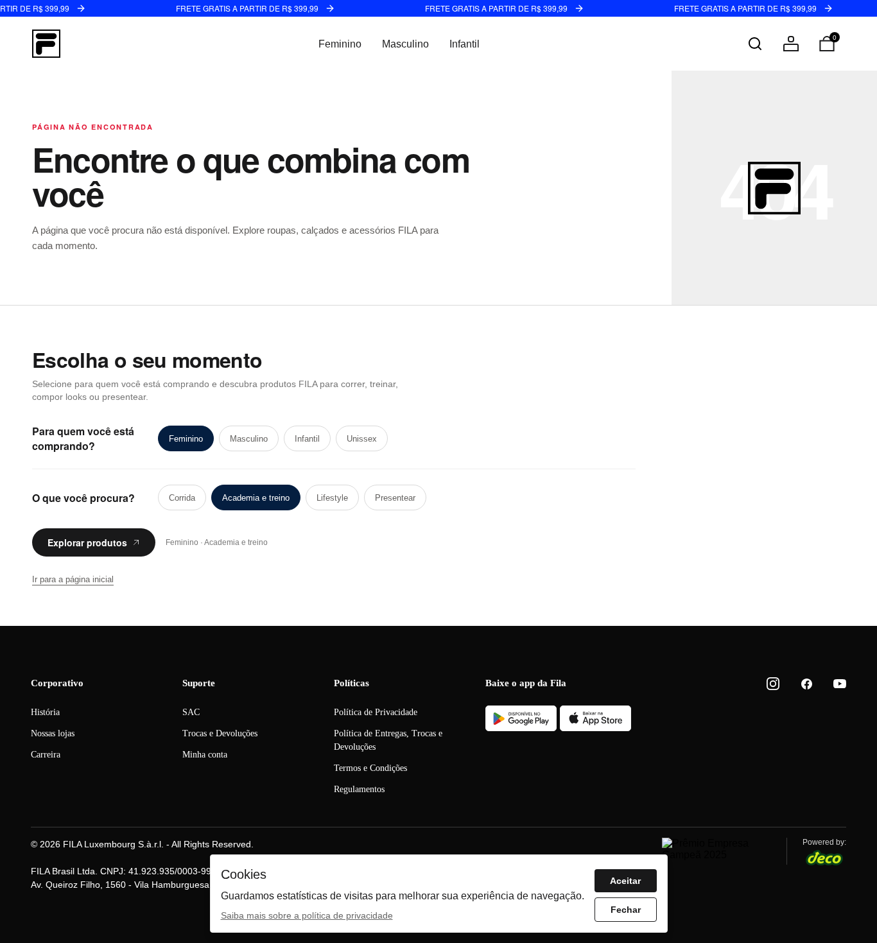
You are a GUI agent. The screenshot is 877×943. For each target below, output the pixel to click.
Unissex (362, 439)
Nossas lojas (52, 733)
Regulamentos (359, 789)
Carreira (45, 754)
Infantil (464, 44)
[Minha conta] (791, 44)
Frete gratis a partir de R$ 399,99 (247, 8)
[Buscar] (755, 44)
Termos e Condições (370, 768)
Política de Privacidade (375, 712)
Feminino (339, 44)
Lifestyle (332, 498)
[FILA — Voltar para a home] (46, 44)
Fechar (626, 909)
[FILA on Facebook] (806, 683)
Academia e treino (256, 498)
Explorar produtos (87, 542)
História (45, 712)
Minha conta (204, 754)
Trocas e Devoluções (219, 733)
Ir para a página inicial (73, 579)
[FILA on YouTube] (839, 683)
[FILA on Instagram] (773, 683)
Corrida (182, 498)
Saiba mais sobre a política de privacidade (307, 915)
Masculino (405, 44)
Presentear (395, 498)
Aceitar (625, 881)
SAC (191, 712)
